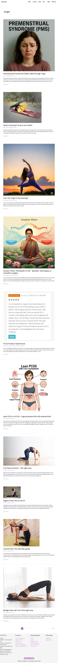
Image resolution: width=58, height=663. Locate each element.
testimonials (12, 346)
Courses (35, 1)
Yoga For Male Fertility (20, 644)
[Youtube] (31, 658)
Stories (31, 640)
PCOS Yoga (17, 641)
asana (4, 275)
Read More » (6, 84)
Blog (49, 1)
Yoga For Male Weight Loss (21, 646)
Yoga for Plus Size (19, 643)
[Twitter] (27, 658)
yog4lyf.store (49, 640)
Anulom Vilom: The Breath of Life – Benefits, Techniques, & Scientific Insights (27, 272)
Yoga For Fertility (19, 640)
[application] (45, 2)
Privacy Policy (33, 646)
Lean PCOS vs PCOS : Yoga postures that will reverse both (27, 416)
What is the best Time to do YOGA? (17, 125)
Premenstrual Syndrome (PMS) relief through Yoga (24, 73)
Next (53, 628)
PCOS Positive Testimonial (14, 344)
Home (29, 1)
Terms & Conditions (34, 644)
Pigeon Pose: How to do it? (14, 500)
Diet (44, 1)
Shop (39, 1)
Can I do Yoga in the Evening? (15, 198)
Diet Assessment (34, 641)
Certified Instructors (34, 643)
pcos (4, 75)
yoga (6, 127)
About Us (54, 1)
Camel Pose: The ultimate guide (16, 549)
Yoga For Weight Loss (20, 638)
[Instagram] (29, 658)
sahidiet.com (48, 638)
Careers (32, 638)
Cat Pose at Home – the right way (17, 468)
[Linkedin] (33, 658)
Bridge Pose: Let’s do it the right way (18, 610)
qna (4, 127)
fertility (4, 346)
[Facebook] (25, 658)
